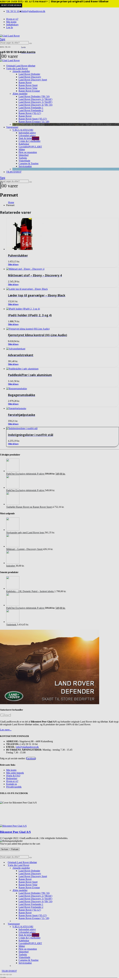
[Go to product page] (62, 428)
